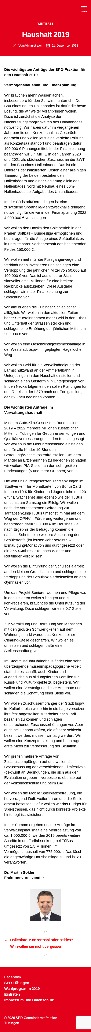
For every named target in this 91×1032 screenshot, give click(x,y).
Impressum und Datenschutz (29, 1000)
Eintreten (12, 994)
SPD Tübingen (16, 983)
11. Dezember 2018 (65, 45)
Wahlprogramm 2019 (22, 988)
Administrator (33, 45)
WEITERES (45, 23)
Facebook (12, 977)
